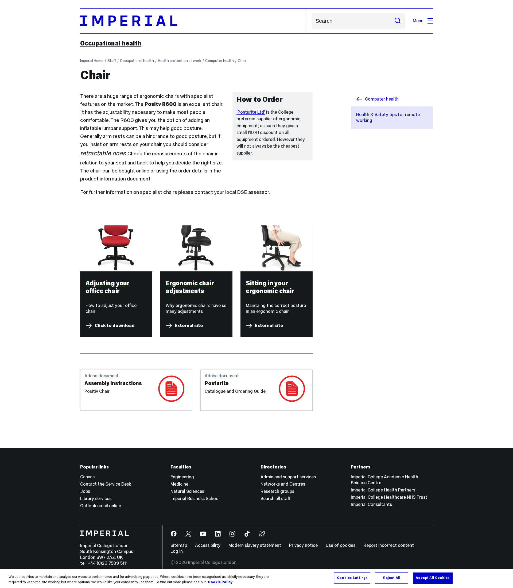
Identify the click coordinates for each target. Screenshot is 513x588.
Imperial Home (91, 60)
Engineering (182, 477)
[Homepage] (193, 21)
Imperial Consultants (371, 504)
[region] (256, 578)
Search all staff (276, 498)
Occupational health (110, 43)
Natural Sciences (187, 491)
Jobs (85, 491)
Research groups (277, 491)
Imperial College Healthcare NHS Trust (389, 497)
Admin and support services (288, 477)
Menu (418, 21)
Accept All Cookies (432, 578)
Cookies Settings (352, 578)
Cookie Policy (220, 582)
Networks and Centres (283, 484)
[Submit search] (397, 21)
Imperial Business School (195, 498)
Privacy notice (303, 545)
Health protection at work (179, 60)
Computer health (219, 60)
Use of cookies (340, 545)
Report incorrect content (388, 545)
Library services (95, 498)
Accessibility (207, 545)
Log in (176, 551)
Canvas (87, 477)
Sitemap (178, 545)
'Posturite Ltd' (250, 112)
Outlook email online (100, 506)
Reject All (391, 578)
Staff (111, 60)
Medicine (179, 484)
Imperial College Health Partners (383, 490)
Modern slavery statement (254, 545)
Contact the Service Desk (105, 484)
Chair (242, 60)
